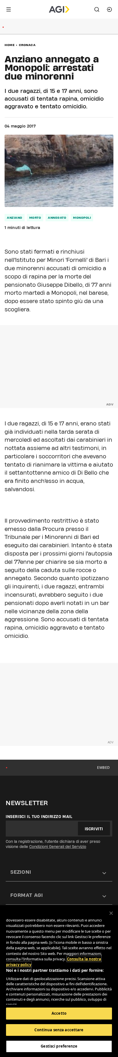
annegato (57, 218)
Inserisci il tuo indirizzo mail (39, 816)
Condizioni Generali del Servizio (57, 846)
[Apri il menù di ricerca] (97, 9)
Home (10, 45)
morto (35, 218)
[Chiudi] (111, 913)
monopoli (82, 218)
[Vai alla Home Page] (59, 9)
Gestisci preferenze (59, 1046)
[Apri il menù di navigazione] (8, 9)
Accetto (59, 1013)
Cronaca (27, 45)
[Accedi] (109, 9)
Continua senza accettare (58, 1029)
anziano (14, 218)
